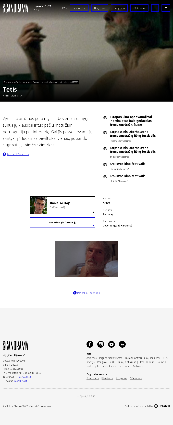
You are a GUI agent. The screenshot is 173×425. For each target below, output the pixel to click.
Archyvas (137, 366)
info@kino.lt (20, 381)
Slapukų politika (86, 396)
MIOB (112, 362)
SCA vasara (139, 8)
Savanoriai (124, 366)
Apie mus (91, 357)
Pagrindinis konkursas (110, 357)
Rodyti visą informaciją (62, 222)
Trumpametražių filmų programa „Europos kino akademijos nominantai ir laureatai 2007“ (41, 82)
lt (64, 8)
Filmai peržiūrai (147, 362)
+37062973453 (23, 376)
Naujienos (99, 8)
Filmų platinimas (127, 362)
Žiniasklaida (109, 366)
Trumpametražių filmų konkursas (142, 357)
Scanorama (79, 8)
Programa (119, 8)
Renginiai (102, 362)
